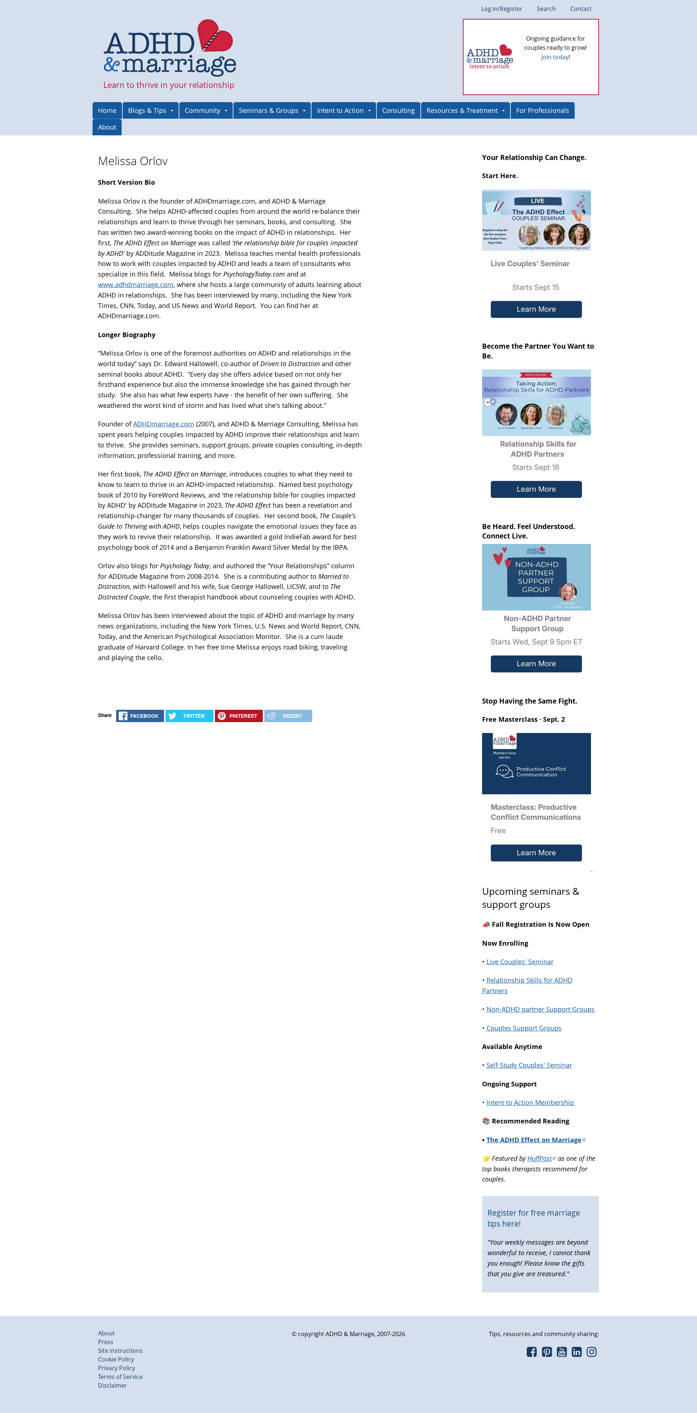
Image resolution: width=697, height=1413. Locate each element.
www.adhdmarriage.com (136, 284)
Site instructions (120, 1351)
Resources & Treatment (462, 110)
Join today (554, 57)
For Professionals (542, 110)
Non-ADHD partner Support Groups (540, 1009)
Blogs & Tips (147, 110)
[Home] (170, 48)
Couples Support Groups (524, 1028)
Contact (581, 9)
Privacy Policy (116, 1368)
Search (546, 9)
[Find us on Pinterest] (546, 1354)
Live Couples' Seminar (520, 961)
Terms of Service (120, 1377)
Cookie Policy (116, 1359)
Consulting (398, 110)
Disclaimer (112, 1385)
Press (105, 1342)
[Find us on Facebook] (531, 1354)
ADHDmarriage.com (163, 423)
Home (107, 110)
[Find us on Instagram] (591, 1354)
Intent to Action (340, 110)
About (107, 127)
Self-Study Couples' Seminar (529, 1065)
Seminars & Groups (268, 110)
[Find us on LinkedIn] (576, 1354)
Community (202, 110)
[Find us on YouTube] (561, 1354)
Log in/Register (501, 9)
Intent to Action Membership (531, 1102)
